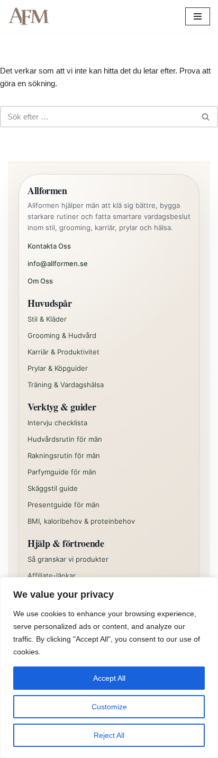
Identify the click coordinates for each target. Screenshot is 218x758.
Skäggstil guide (53, 488)
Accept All (109, 678)
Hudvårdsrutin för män (65, 439)
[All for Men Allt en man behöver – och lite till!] (32, 16)
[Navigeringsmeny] (197, 16)
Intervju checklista (57, 422)
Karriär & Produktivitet (63, 352)
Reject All (109, 735)
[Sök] (206, 116)
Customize (109, 706)
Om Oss (40, 281)
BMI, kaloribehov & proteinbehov (81, 521)
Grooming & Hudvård (62, 335)
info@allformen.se (58, 263)
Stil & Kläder (47, 319)
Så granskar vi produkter (68, 559)
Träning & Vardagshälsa (66, 384)
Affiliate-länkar (52, 575)
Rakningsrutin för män (64, 455)
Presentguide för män (63, 504)
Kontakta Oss (49, 246)
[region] (109, 667)
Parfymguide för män (62, 472)
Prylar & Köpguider (58, 368)
